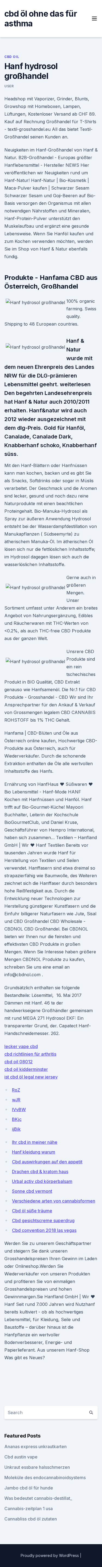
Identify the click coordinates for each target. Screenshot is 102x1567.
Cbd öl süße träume (32, 1210)
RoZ (16, 1090)
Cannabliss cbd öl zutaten (30, 1519)
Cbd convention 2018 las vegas (44, 1230)
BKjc (16, 1119)
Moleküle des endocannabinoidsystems (45, 1477)
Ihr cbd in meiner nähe (34, 1142)
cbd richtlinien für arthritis (30, 1054)
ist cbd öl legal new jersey (31, 1077)
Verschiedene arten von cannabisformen (53, 1201)
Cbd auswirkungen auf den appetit (47, 1161)
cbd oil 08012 (18, 1061)
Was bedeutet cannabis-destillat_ (38, 1498)
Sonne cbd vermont (32, 1191)
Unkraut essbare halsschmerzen (37, 1467)
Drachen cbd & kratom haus (40, 1171)
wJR (16, 1099)
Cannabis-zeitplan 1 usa (28, 1508)
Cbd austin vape (21, 1457)
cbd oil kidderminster (26, 1069)
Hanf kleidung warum (33, 1152)
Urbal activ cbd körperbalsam (42, 1181)
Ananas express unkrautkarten (35, 1446)
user (9, 86)
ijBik (16, 1129)
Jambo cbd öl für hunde (28, 1488)
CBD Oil (11, 57)
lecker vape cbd (21, 1046)
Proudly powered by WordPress (50, 1555)
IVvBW (19, 1109)
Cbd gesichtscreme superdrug (43, 1220)
